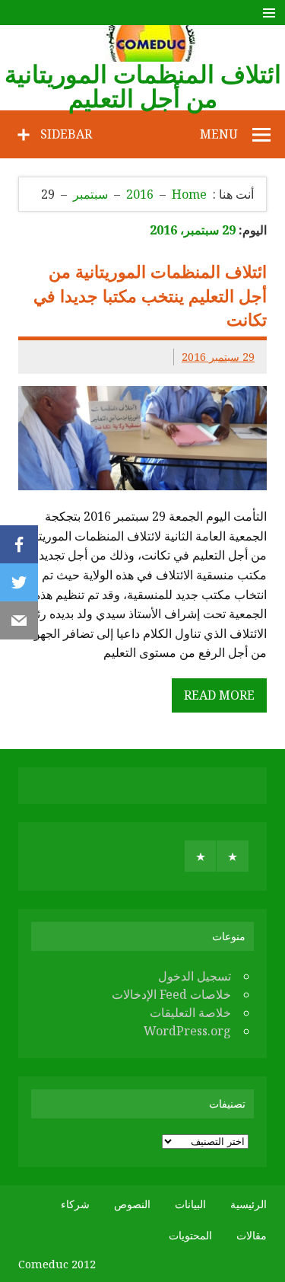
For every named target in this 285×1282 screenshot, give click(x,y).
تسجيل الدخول (194, 976)
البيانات (190, 1204)
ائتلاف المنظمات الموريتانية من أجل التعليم (143, 85)
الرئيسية (248, 1204)
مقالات (251, 1235)
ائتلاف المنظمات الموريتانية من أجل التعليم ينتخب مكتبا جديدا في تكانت (150, 295)
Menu (219, 134)
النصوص (132, 1204)
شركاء (75, 1204)
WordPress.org (187, 1030)
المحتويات (190, 1235)
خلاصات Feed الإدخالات (171, 994)
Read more (219, 695)
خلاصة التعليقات (190, 1012)
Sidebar (66, 134)
